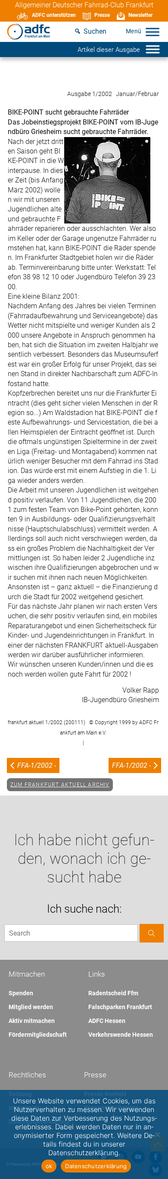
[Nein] (157, 1134)
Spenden (21, 993)
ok (49, 1166)
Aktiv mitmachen (32, 1020)
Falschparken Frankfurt (120, 1006)
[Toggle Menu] (152, 32)
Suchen (95, 31)
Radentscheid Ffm (113, 993)
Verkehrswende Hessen (120, 1034)
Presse (102, 15)
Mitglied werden (31, 1006)
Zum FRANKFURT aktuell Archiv (59, 785)
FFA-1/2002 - (36, 765)
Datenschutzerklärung (96, 1166)
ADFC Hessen (106, 1020)
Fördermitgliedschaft (38, 1034)
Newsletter (140, 15)
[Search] (152, 933)
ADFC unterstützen (54, 15)
